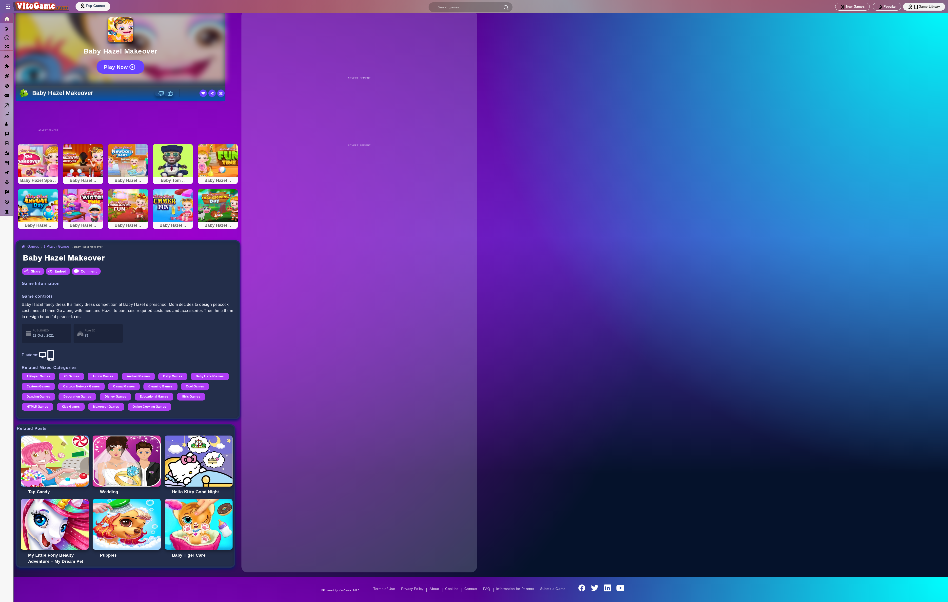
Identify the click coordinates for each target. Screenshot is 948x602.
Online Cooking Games (184, 406)
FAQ (487, 589)
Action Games (104, 376)
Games (33, 246)
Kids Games (104, 406)
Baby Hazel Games (41, 386)
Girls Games (36, 406)
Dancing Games (70, 396)
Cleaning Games (205, 386)
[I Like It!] (168, 93)
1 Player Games (57, 246)
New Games (855, 6)
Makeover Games (139, 406)
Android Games (140, 376)
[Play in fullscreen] (221, 93)
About (433, 589)
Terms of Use (382, 589)
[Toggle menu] (8, 6)
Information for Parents (515, 589)
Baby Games (175, 376)
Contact (470, 589)
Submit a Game (554, 589)
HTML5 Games (70, 406)
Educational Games (188, 396)
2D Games (72, 376)
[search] (471, 7)
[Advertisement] (128, 115)
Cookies (451, 589)
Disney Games (149, 396)
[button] (506, 7)
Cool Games (36, 396)
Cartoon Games (81, 386)
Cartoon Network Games (124, 386)
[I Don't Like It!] (159, 93)
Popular (890, 6)
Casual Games (168, 386)
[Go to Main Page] (40, 6)
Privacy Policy (411, 589)
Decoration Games (110, 396)
